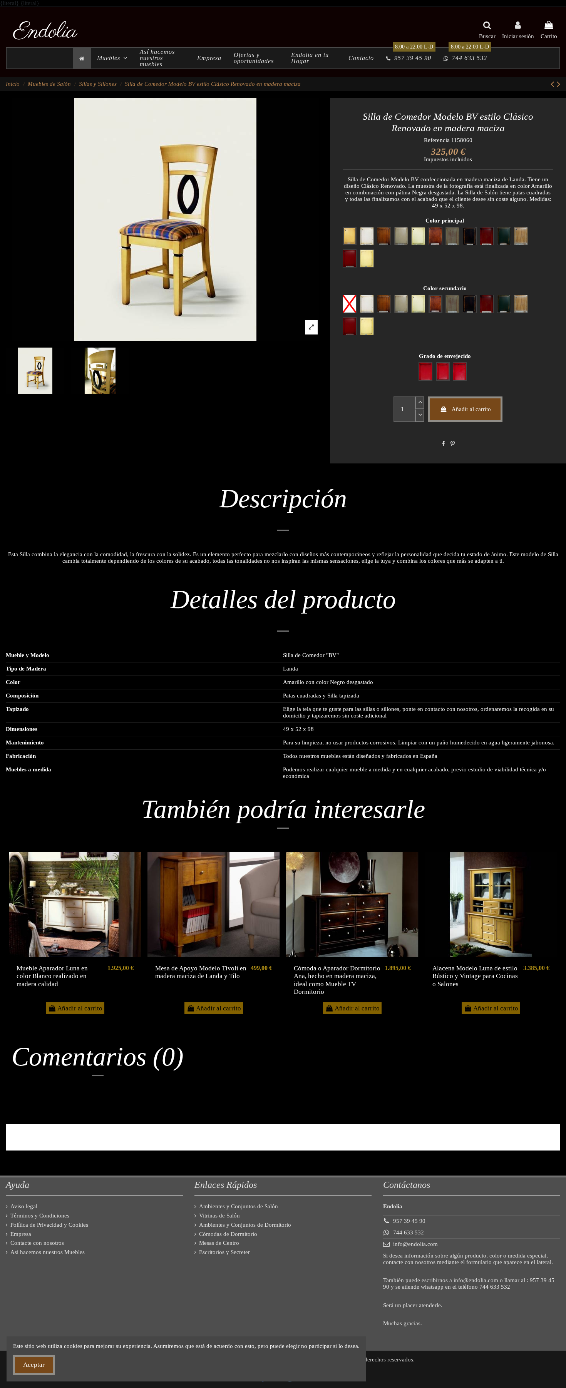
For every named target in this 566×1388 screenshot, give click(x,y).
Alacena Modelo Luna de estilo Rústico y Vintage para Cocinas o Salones (475, 976)
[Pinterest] (452, 444)
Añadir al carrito (471, 409)
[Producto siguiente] (558, 84)
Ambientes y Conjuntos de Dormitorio (245, 1225)
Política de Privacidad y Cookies (49, 1225)
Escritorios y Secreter (224, 1252)
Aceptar (34, 1364)
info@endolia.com (415, 1244)
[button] (112, 58)
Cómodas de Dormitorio (228, 1234)
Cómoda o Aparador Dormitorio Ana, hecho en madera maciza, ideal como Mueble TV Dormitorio (337, 980)
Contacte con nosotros (37, 1243)
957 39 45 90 (409, 1221)
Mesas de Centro (219, 1243)
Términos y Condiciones (39, 1215)
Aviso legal (23, 1206)
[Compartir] (443, 444)
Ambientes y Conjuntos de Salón (238, 1206)
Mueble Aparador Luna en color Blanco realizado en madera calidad (52, 976)
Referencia (437, 140)
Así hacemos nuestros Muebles (47, 1252)
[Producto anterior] (554, 84)
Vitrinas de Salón (219, 1215)
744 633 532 (408, 1232)
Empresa (20, 1234)
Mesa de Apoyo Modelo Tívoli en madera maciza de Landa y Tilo (200, 972)
